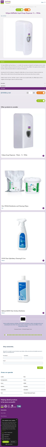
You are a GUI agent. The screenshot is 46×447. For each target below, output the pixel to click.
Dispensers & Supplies (19, 6)
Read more (4, 430)
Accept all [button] (6, 441)
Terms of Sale (3, 413)
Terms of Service (4, 416)
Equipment (13, 6)
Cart (26, 9)
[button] (4, 334)
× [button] (16, 419)
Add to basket (40, 92)
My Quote (18, 9)
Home (10, 6)
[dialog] (9, 432)
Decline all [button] (13, 441)
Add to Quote (40, 100)
